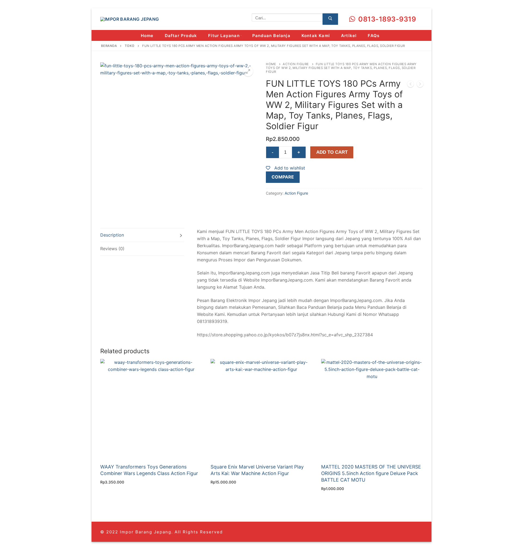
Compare (283, 177)
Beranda (109, 46)
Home (271, 64)
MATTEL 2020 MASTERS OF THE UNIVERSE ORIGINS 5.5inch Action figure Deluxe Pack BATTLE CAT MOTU (371, 473)
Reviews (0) (112, 248)
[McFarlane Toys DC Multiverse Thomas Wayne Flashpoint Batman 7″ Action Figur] (410, 85)
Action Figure (296, 64)
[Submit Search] (330, 19)
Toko (130, 46)
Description (112, 235)
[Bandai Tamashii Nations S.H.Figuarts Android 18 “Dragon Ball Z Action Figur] (420, 85)
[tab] (142, 235)
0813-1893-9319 (386, 19)
